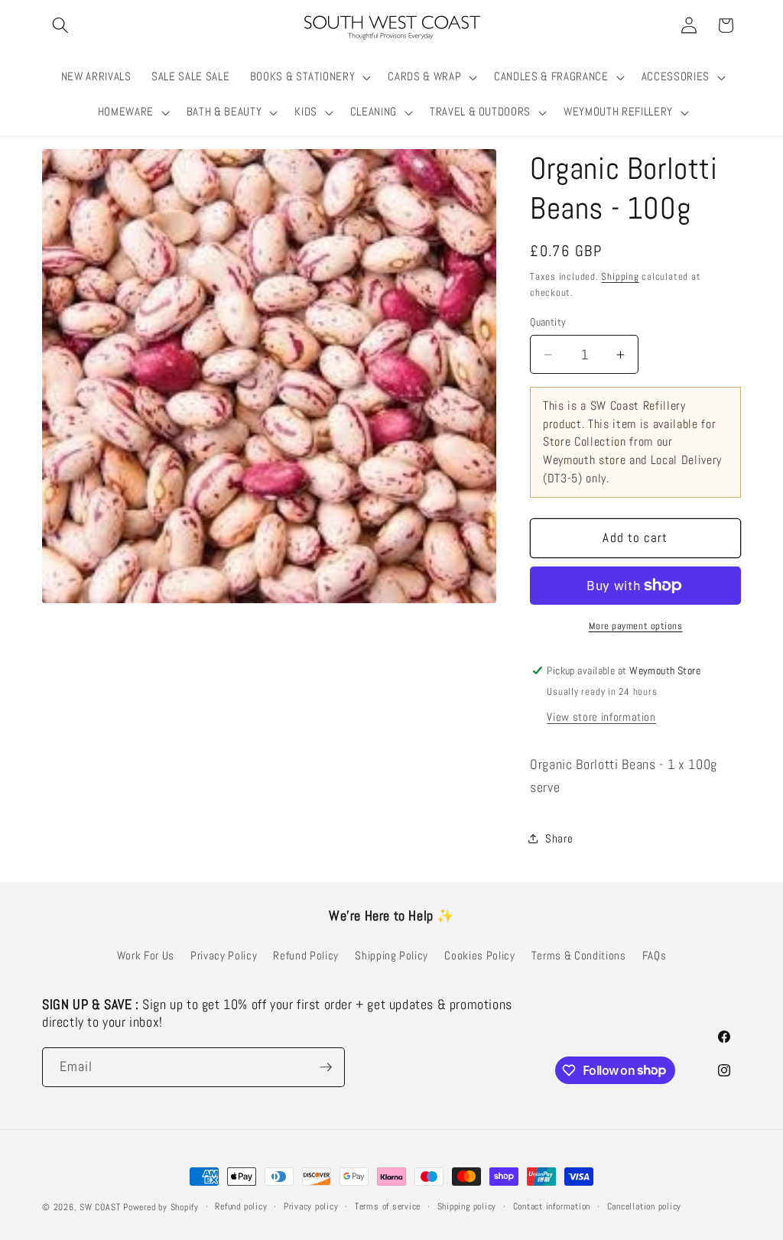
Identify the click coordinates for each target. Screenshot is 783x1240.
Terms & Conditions (578, 955)
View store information (601, 717)
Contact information (552, 1206)
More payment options (636, 625)
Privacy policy (311, 1206)
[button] (60, 25)
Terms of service (388, 1206)
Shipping (619, 276)
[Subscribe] (325, 1067)
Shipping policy (467, 1206)
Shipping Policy (391, 955)
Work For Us (145, 955)
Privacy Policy (223, 955)
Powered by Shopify (161, 1207)
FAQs (654, 955)
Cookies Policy (479, 955)
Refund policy (241, 1206)
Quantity (548, 322)
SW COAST (100, 1207)
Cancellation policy (644, 1206)
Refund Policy (306, 955)
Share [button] (559, 838)
